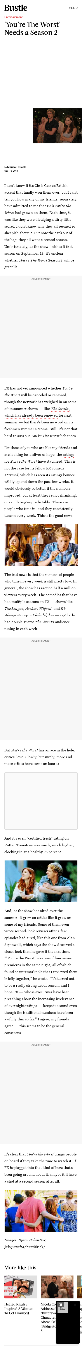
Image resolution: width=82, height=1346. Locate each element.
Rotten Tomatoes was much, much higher (38, 844)
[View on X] (41, 801)
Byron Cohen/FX (80, 125)
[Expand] (60, 1304)
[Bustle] (15, 7)
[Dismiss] (75, 1304)
